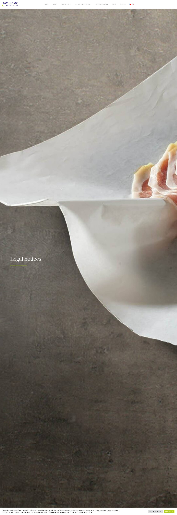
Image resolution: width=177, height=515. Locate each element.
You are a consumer (101, 4)
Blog (114, 4)
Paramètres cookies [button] (155, 511)
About (55, 4)
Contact (123, 4)
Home (47, 4)
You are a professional (82, 4)
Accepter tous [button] (169, 511)
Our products (66, 4)
